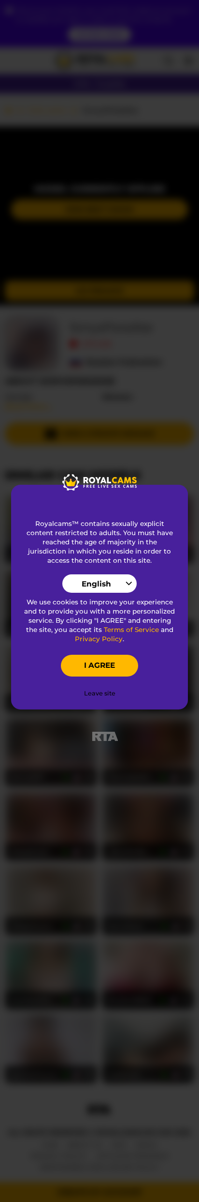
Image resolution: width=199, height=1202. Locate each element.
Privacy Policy (99, 639)
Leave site (99, 693)
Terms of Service (131, 629)
